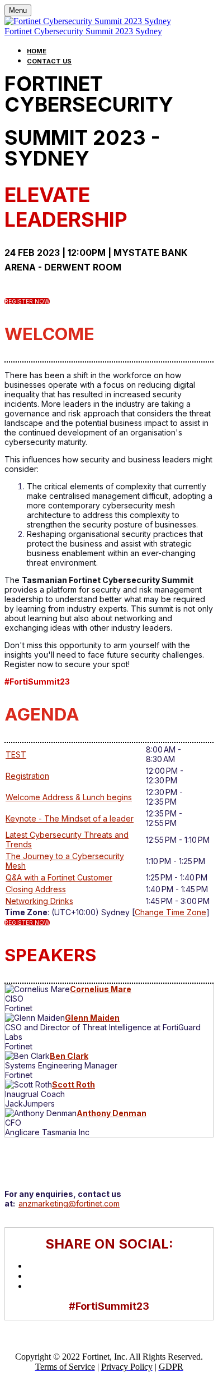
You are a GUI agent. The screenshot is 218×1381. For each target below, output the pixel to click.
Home (36, 51)
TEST (16, 754)
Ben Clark (69, 1056)
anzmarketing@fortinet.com (69, 1203)
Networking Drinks (39, 901)
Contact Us (49, 61)
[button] (27, 301)
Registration (27, 776)
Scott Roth (73, 1084)
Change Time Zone (170, 912)
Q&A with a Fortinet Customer (59, 877)
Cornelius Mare (100, 989)
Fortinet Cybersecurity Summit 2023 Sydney (83, 31)
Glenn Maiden (92, 1017)
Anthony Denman (111, 1113)
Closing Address (36, 889)
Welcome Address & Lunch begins (69, 797)
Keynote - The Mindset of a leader (70, 818)
